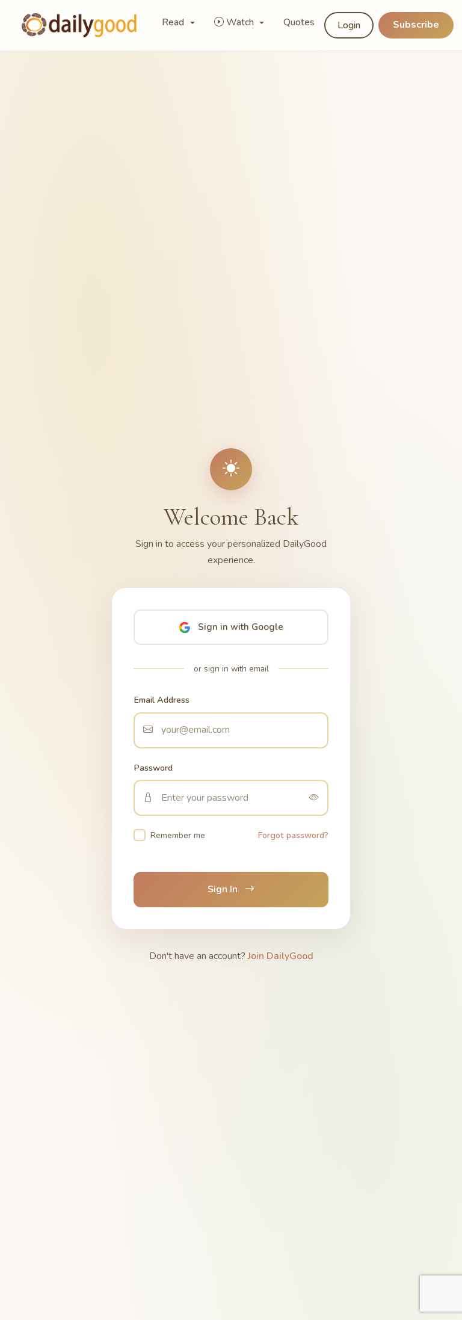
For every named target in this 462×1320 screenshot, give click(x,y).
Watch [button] (241, 22)
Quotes (299, 22)
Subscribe (416, 24)
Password (153, 768)
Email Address (161, 700)
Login (348, 25)
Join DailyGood (280, 956)
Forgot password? (293, 835)
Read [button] (174, 22)
